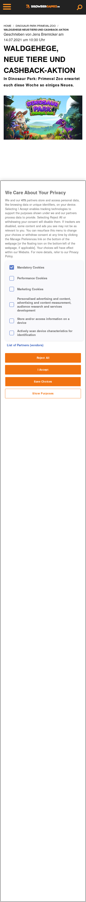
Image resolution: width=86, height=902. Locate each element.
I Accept (43, 369)
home (7, 25)
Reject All (43, 357)
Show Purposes (42, 393)
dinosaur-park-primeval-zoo (36, 25)
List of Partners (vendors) (25, 345)
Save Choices (43, 381)
